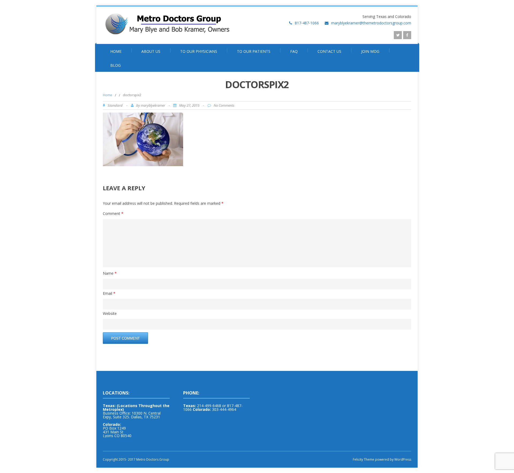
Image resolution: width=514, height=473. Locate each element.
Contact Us (329, 51)
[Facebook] (407, 35)
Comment (113, 213)
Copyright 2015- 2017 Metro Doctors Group (136, 459)
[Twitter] (398, 35)
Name (110, 273)
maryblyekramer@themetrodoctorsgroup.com (371, 22)
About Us (150, 51)
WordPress (402, 459)
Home (116, 51)
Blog (115, 65)
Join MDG (370, 51)
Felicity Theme (363, 459)
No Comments (224, 105)
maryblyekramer (153, 105)
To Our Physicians (198, 51)
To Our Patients (253, 51)
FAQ (294, 51)
